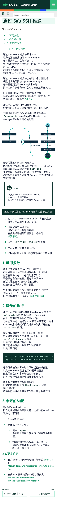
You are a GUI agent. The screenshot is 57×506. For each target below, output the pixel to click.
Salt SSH (29, 99)
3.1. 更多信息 (18, 49)
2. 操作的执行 (14, 39)
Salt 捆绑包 (45, 493)
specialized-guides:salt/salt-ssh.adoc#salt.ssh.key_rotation (23, 479)
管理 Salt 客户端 (14, 493)
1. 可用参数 (13, 35)
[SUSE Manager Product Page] (3, 13)
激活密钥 (12, 236)
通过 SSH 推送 (36, 296)
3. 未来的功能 (14, 43)
